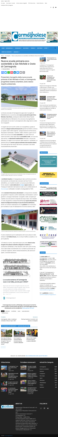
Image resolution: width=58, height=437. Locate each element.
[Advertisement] (29, 19)
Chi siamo (3, 3)
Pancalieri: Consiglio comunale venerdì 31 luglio (32, 368)
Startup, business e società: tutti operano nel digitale (29, 320)
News (46, 3)
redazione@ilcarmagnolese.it (47, 290)
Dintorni (39, 48)
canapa (22, 185)
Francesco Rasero (6, 69)
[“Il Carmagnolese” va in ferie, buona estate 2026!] (43, 59)
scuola (19, 311)
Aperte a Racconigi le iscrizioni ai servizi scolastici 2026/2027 (31, 339)
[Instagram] (53, 7)
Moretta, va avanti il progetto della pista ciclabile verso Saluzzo (32, 375)
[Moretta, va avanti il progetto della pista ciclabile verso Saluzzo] (23, 375)
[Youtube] (56, 7)
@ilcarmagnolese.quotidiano (36, 356)
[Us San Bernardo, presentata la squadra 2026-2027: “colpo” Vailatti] (4, 390)
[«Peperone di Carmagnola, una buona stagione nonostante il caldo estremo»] (43, 77)
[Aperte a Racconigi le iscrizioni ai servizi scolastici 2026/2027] (32, 333)
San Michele (13, 311)
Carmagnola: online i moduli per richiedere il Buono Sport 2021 (9, 320)
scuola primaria (5, 313)
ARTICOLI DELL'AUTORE (23, 326)
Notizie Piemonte (40, 3)
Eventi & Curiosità (6, 52)
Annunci (16, 52)
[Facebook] (51, 7)
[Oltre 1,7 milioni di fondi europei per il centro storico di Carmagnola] (43, 133)
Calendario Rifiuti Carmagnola (7, 5)
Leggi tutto (8, 294)
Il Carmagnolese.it (9, 435)
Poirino (33, 48)
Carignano (18, 48)
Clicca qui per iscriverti (28, 308)
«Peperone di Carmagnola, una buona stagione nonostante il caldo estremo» (51, 78)
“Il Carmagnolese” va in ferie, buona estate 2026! (51, 59)
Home (3, 48)
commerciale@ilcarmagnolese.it (48, 294)
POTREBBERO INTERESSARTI (9, 326)
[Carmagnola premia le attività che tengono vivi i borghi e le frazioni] (43, 116)
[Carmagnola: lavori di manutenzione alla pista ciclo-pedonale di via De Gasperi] (23, 389)
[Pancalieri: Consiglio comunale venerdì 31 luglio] (23, 368)
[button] (55, 48)
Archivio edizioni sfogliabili (21, 3)
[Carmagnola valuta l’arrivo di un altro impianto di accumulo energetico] (43, 98)
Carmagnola (9, 48)
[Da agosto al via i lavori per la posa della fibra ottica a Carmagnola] (4, 383)
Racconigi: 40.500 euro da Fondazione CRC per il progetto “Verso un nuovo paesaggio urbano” (6, 341)
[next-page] (4, 347)
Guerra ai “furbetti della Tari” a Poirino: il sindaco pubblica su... (32, 382)
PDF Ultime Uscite (31, 3)
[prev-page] (2, 347)
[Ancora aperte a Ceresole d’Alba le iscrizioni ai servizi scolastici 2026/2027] (19, 333)
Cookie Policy (26, 417)
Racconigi (25, 48)
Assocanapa (4, 189)
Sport (46, 48)
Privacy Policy (19, 417)
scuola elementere (25, 311)
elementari (7, 311)
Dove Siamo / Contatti (10, 3)
